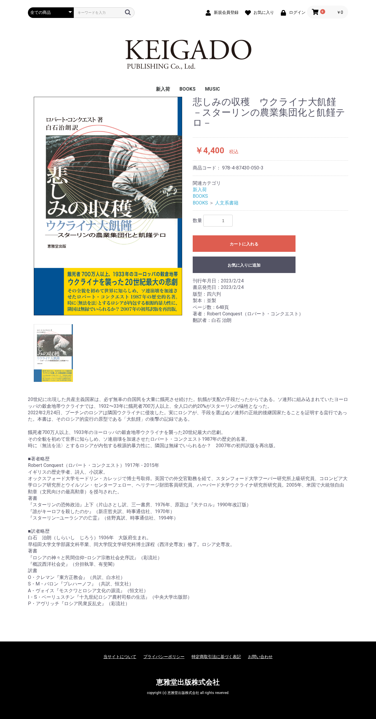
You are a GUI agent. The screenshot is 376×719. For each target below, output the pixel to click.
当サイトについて (119, 656)
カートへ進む (210, 365)
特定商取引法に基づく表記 (216, 656)
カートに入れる (244, 244)
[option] (108, 206)
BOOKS (187, 89)
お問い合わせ (260, 656)
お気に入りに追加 (244, 265)
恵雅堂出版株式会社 (188, 682)
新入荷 (163, 89)
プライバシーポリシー (163, 656)
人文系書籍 (227, 203)
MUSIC (212, 89)
